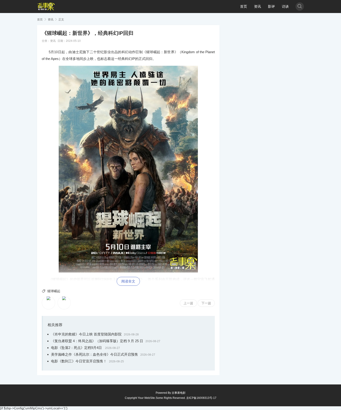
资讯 (257, 6)
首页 (243, 6)
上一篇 (188, 303)
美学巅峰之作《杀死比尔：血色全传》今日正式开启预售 (94, 354)
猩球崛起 (53, 291)
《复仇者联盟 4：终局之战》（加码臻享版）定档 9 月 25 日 (97, 341)
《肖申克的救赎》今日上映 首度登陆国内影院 (86, 334)
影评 (271, 6)
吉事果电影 (179, 392)
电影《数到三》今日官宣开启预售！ (79, 361)
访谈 (285, 6)
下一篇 (206, 303)
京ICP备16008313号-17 (201, 398)
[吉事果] (46, 6)
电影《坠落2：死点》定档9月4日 (77, 348)
